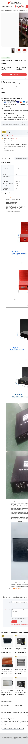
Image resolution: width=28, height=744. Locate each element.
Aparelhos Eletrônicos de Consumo (12, 10)
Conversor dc (4, 708)
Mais (2, 731)
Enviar (14, 622)
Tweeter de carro (18, 705)
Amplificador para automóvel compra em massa (13, 728)
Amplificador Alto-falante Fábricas (10, 721)
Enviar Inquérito (14, 74)
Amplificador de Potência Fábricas (10, 725)
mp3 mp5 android (5, 705)
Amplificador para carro (20, 708)
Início (2, 10)
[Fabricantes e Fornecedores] (14, 2)
